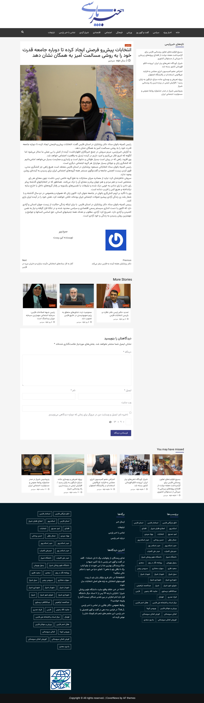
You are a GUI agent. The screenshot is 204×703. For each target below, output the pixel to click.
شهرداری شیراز (155, 579)
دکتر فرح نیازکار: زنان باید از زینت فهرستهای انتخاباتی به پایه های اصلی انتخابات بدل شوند (103, 581)
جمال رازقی (172, 540)
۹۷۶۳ (122, 589)
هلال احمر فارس (141, 602)
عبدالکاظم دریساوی (169, 591)
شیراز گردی (84, 32)
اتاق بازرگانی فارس (170, 522)
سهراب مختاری (157, 568)
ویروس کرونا (151, 608)
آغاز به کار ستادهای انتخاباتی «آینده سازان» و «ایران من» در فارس (47, 264)
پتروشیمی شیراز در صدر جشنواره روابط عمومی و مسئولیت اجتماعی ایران (161, 92)
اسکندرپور (173, 528)
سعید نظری (172, 568)
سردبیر (111, 61)
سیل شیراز (172, 574)
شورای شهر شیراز (170, 585)
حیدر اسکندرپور (171, 545)
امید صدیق (172, 534)
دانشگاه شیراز (171, 557)
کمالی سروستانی (170, 614)
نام (73, 390)
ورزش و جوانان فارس (168, 608)
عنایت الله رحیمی (150, 591)
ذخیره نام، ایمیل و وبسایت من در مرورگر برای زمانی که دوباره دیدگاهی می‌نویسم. (88, 415)
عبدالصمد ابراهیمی (144, 585)
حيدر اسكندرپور (143, 540)
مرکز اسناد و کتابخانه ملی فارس (165, 602)
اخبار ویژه (167, 32)
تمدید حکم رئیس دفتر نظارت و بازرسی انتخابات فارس (115, 314)
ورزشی (129, 32)
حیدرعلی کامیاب (170, 551)
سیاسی (156, 32)
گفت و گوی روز (142, 32)
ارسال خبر (120, 522)
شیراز (157, 585)
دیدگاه (127, 352)
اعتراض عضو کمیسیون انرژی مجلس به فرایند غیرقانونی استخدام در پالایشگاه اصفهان (162, 73)
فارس (138, 591)
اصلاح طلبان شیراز (158, 528)
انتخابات (160, 534)
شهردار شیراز (145, 574)
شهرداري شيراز (171, 579)
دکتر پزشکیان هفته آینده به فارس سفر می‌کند (111, 262)
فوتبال (161, 597)
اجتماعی (108, 32)
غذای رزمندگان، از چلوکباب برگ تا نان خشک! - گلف (102, 558)
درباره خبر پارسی (118, 538)
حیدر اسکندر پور (154, 545)
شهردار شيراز (159, 574)
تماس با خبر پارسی (67, 32)
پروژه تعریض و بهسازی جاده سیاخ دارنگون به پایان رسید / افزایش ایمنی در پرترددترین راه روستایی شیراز (160, 83)
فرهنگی (119, 32)
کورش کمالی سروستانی (151, 614)
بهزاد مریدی (148, 534)
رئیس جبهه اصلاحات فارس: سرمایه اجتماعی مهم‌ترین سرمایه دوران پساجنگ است (40, 315)
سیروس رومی (142, 568)
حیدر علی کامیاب (153, 551)
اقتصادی (96, 32)
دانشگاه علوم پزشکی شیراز (151, 557)
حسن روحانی (158, 540)
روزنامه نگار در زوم (155, 562)
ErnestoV (120, 577)
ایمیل (127, 390)
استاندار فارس (153, 522)
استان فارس (138, 522)
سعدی (141, 562)
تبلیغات (51, 32)
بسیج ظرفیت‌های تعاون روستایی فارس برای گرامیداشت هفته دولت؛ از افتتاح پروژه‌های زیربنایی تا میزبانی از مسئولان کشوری (160, 55)
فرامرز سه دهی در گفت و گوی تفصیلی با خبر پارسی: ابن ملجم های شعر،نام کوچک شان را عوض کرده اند (102, 613)
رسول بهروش (171, 562)
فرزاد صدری (172, 597)
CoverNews (112, 698)
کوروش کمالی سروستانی (167, 619)
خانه (178, 32)
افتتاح (144, 528)
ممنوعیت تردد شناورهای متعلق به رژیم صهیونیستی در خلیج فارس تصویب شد (77, 315)
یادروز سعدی (149, 619)
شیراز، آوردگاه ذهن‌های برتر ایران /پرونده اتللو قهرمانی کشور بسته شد (162, 65)
